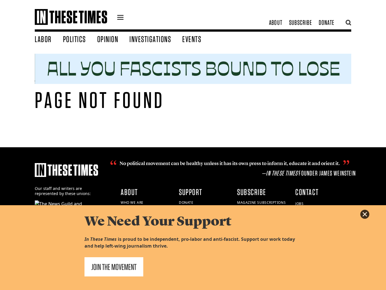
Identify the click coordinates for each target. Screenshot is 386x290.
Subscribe (300, 22)
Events (191, 39)
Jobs (299, 203)
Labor (43, 39)
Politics (74, 39)
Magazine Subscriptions (261, 202)
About (275, 22)
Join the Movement (113, 267)
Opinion (107, 39)
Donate (326, 22)
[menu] (120, 18)
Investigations (150, 39)
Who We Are (132, 202)
